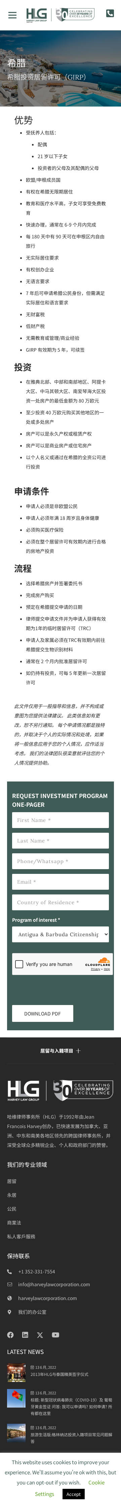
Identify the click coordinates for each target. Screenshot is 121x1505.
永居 (11, 1194)
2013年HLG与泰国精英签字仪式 (59, 1374)
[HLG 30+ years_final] (60, 15)
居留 (11, 1181)
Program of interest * (36, 919)
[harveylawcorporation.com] (12, 1298)
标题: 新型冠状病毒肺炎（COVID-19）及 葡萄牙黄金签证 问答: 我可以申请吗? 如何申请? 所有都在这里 (71, 1406)
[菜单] (12, 15)
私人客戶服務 (21, 1236)
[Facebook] (10, 1335)
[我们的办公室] (12, 1312)
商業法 (14, 1222)
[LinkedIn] (25, 1335)
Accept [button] (74, 1494)
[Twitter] (40, 1335)
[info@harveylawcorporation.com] (12, 1284)
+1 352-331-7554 (36, 1271)
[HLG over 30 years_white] (60, 1090)
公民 (11, 1208)
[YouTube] (55, 1335)
